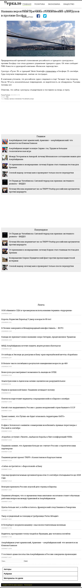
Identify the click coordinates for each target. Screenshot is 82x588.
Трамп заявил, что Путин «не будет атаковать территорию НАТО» (33, 416)
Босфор (6, 98)
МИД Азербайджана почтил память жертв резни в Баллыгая (31, 345)
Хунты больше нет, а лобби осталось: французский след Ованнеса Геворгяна (38, 507)
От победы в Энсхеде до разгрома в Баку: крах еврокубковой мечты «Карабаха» (39, 354)
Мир (61, 10)
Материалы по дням (13, 578)
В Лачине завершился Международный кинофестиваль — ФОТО (32, 328)
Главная (26, 4)
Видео (69, 10)
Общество (68, 4)
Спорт (38, 10)
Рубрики (8, 574)
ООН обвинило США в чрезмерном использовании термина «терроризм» (36, 310)
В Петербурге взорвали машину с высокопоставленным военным (33, 525)
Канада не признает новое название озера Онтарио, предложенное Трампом (38, 337)
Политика (39, 4)
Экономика (54, 4)
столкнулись (50, 71)
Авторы (7, 569)
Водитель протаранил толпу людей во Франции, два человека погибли (35, 533)
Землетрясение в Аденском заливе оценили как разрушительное (33, 381)
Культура (27, 10)
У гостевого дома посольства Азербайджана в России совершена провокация (38, 554)
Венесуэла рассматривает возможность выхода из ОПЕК (29, 372)
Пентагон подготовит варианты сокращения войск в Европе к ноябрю (35, 398)
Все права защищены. (17, 584)
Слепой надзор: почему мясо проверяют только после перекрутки (41, 172)
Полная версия (28, 584)
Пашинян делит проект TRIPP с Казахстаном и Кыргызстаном (31, 457)
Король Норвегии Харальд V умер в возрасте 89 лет (26, 319)
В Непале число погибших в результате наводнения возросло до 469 (34, 363)
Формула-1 (50, 10)
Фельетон (27, 17)
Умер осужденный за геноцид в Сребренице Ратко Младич (29, 516)
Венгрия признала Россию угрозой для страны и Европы (29, 486)
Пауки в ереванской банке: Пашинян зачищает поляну (28, 390)
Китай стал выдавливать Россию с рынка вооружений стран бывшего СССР (38, 407)
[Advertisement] (41, 118)
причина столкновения (15, 98)
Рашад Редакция (5, 95)
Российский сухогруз (28, 98)
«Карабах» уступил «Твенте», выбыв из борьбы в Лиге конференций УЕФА (36, 437)
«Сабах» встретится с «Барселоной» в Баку (21, 466)
